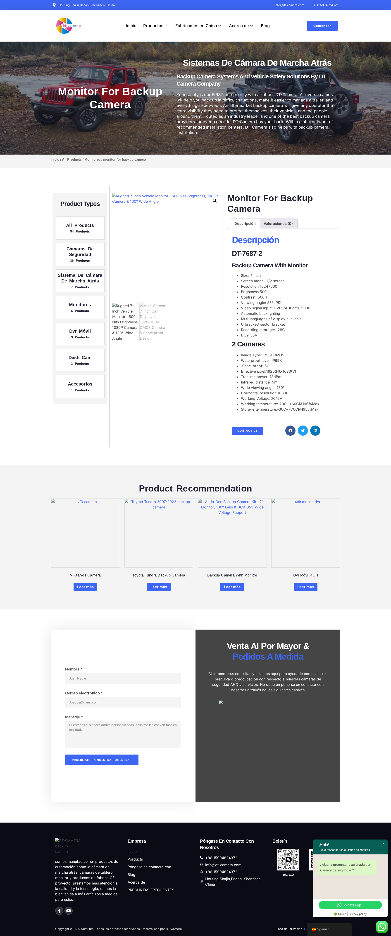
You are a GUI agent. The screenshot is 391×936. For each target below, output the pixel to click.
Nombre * (73, 669)
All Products (72, 159)
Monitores (92, 159)
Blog (265, 25)
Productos (153, 25)
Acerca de (239, 25)
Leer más (85, 587)
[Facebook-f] (59, 911)
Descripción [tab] (245, 223)
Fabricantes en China (196, 25)
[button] (215, 201)
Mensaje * (74, 717)
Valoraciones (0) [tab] (278, 223)
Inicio (131, 25)
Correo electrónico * (84, 693)
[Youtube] (68, 911)
